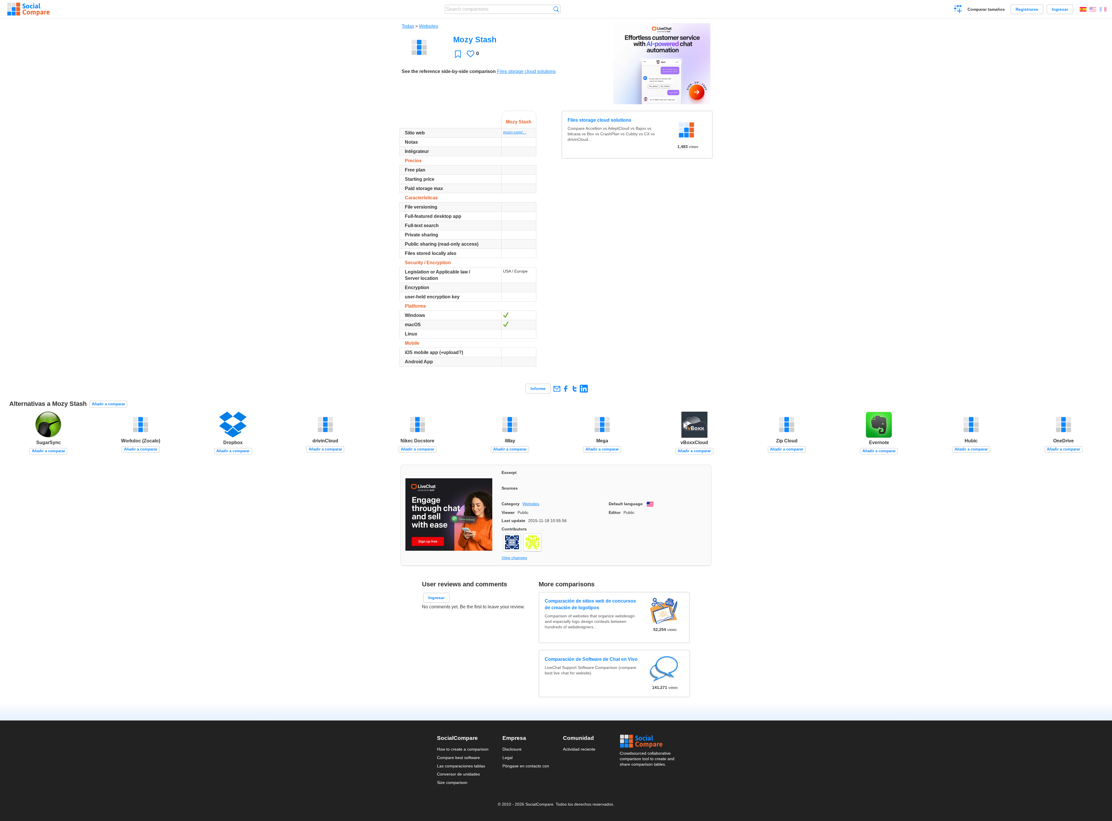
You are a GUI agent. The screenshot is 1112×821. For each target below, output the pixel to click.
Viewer (508, 512)
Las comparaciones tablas (461, 766)
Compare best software (458, 757)
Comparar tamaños (986, 9)
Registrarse (1027, 9)
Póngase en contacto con (525, 766)
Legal (507, 757)
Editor (615, 512)
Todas (408, 26)
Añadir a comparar (108, 404)
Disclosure (512, 749)
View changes (514, 557)
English (1092, 9)
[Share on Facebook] (566, 389)
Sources (510, 488)
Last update (513, 520)
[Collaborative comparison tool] (28, 9)
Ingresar (1060, 9)
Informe (538, 388)
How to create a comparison (463, 749)
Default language (626, 503)
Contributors (514, 529)
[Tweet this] (575, 389)
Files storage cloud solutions (526, 71)
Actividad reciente (579, 749)
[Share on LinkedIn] (584, 389)
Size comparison (452, 782)
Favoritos (458, 54)
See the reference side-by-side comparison (449, 71)
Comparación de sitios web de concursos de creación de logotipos (590, 604)
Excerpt (509, 472)
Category (511, 503)
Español (1083, 9)
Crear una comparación (958, 10)
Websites (428, 26)
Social (647, 741)
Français (1103, 9)
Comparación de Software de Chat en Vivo (591, 659)
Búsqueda (556, 9)
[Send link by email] (557, 389)
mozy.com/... (514, 132)
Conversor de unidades (458, 774)
